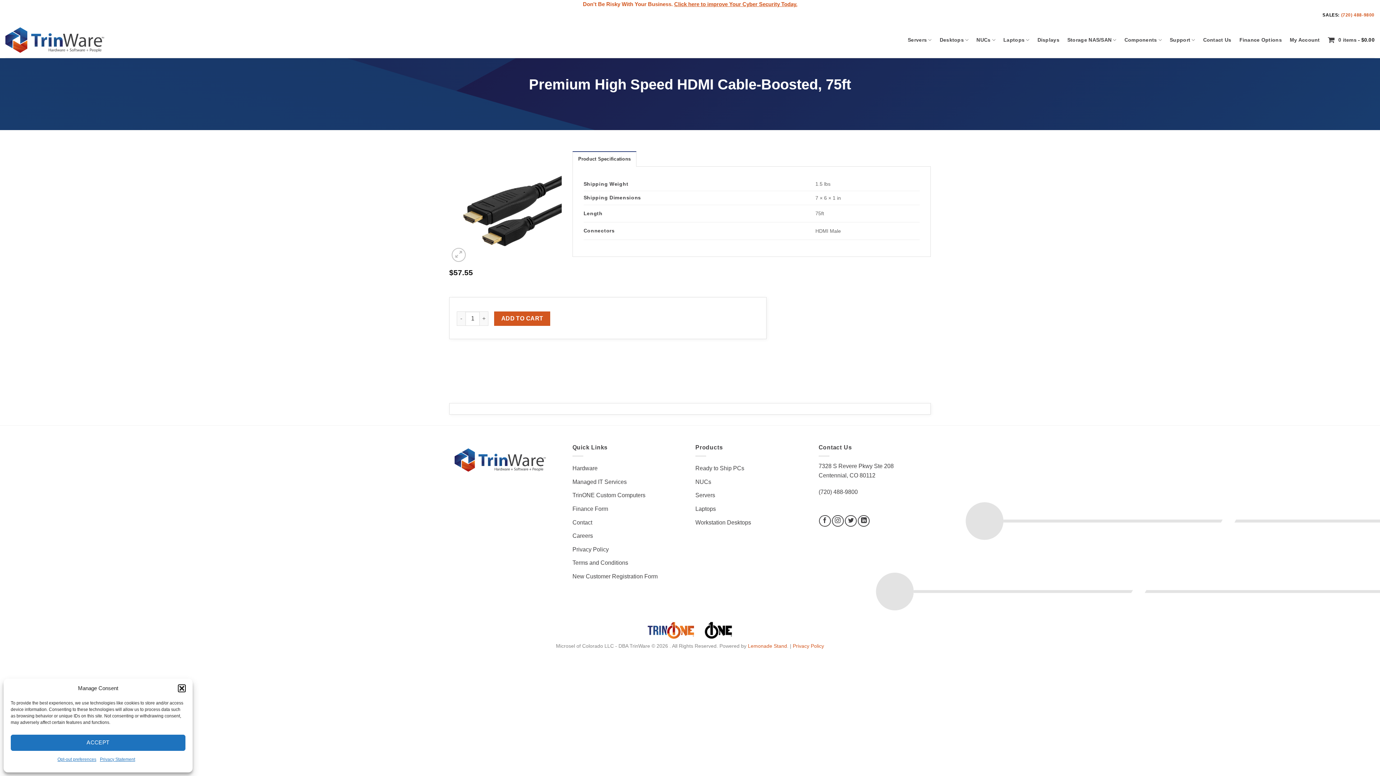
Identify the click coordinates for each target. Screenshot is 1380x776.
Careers (582, 536)
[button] (181, 688)
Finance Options (1260, 40)
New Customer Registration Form (615, 576)
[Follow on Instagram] (838, 521)
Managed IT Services (599, 482)
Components (1140, 40)
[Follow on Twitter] (851, 521)
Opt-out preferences (77, 759)
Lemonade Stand (767, 646)
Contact (582, 522)
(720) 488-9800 (1358, 15)
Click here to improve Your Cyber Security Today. (735, 4)
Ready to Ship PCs (719, 468)
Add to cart (522, 318)
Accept (98, 742)
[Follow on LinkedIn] (864, 521)
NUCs (983, 40)
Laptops (1014, 40)
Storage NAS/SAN (1089, 40)
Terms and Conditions (600, 563)
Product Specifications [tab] (604, 159)
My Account (1305, 40)
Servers (917, 40)
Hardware (585, 468)
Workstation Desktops (723, 522)
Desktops (952, 40)
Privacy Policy (590, 549)
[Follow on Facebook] (825, 521)
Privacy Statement (117, 759)
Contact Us (1217, 40)
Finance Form (590, 509)
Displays (1048, 40)
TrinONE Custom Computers (608, 495)
